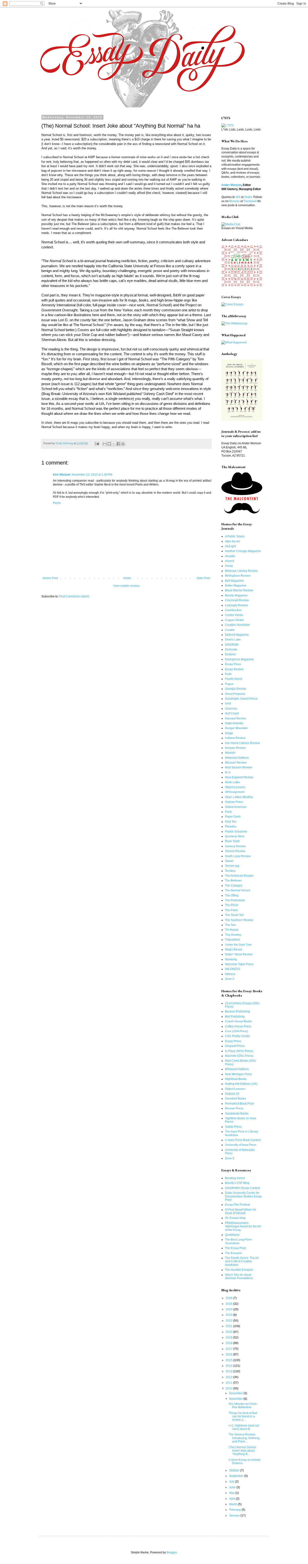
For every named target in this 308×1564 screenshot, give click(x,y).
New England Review (239, 777)
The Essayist (233, 1253)
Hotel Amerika (234, 723)
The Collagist (233, 885)
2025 (229, 1303)
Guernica (231, 708)
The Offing (231, 895)
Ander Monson (231, 185)
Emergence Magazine (239, 659)
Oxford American (236, 807)
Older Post (203, 578)
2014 (229, 1365)
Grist (228, 703)
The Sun (230, 925)
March (233, 1504)
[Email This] (104, 443)
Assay (229, 565)
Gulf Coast (232, 713)
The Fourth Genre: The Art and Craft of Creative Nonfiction (242, 1261)
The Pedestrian (235, 900)
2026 (229, 1298)
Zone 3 (229, 979)
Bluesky (234, 201)
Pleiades (231, 826)
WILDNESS (232, 969)
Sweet (229, 861)
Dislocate (231, 649)
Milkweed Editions (237, 757)
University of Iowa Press (240, 1145)
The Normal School (237, 890)
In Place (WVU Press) (239, 1051)
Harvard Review (235, 718)
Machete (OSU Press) (239, 1056)
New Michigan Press (238, 1074)
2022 (229, 1320)
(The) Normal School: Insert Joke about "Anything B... (243, 1451)
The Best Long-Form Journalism (238, 1241)
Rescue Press (234, 1108)
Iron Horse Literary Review (242, 743)
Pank (228, 811)
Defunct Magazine (237, 634)
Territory (230, 871)
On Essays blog (235, 1218)
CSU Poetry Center (237, 1036)
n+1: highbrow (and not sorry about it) (244, 1427)
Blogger (172, 1552)
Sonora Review (235, 851)
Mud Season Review (238, 767)
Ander (248, 197)
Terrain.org (232, 865)
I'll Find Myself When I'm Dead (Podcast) (240, 1211)
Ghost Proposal (235, 694)
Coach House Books (238, 1021)
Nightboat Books (236, 1079)
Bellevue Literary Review (241, 571)
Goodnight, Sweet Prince (241, 698)
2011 (229, 1382)
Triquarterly (232, 939)
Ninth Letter (232, 782)
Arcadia (230, 556)
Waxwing (231, 959)
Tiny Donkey (233, 934)
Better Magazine (235, 585)
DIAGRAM (231, 644)
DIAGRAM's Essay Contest (242, 1188)
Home (127, 578)
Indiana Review (235, 738)
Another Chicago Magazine (243, 551)
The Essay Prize (235, 1248)
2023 (229, 1315)
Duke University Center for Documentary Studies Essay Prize (243, 1196)
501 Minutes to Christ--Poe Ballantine (243, 1405)
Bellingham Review (237, 575)
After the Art (232, 541)
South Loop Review (238, 856)
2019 (229, 1337)
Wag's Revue (233, 949)
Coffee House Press (238, 1026)
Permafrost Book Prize (239, 1103)
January (234, 1515)
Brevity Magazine (236, 595)
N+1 (228, 772)
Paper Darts (233, 816)
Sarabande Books (237, 1113)
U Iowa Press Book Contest (243, 1140)
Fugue (229, 684)
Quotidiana (232, 1234)
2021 (229, 1326)
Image (229, 733)
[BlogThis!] (109, 443)
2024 (229, 1309)
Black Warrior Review (239, 590)
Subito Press (233, 1126)
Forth (228, 674)
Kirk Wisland (61, 474)
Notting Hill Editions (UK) (241, 1084)
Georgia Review (235, 688)
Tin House (231, 929)
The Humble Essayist (239, 1269)
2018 (229, 1343)
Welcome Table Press (239, 964)
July (232, 1481)
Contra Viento (234, 615)
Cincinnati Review (237, 600)
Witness (230, 974)
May (232, 1493)
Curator (230, 630)
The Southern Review (239, 920)
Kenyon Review (235, 748)
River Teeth (232, 841)
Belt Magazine (234, 580)
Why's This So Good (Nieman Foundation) (239, 1276)
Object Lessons (235, 787)
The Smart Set (234, 915)
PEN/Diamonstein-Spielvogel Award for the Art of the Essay (243, 1226)
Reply (57, 503)
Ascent (229, 561)
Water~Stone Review (239, 954)
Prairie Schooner (236, 831)
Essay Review (234, 669)
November (236, 1398)
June (232, 1487)
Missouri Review (236, 762)
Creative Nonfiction (237, 625)
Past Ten (230, 821)
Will (238, 197)
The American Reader (239, 875)
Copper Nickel (234, 620)
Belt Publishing (235, 1016)
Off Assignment (234, 792)
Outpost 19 (232, 1093)
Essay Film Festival (237, 1204)
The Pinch (231, 905)
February (235, 1509)
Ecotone (230, 654)
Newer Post (50, 578)
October (234, 1470)
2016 (229, 1354)
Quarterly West (234, 836)
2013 (229, 1371)
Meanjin (230, 752)
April (232, 1498)
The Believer (233, 880)
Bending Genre (235, 1178)
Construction (233, 610)
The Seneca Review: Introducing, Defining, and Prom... (244, 1438)
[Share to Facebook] (118, 443)
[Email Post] (97, 443)
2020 (229, 1332)
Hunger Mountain (236, 728)
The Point (231, 910)
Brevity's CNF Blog (237, 1183)
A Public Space (235, 536)
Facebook (250, 201)
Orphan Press (234, 802)
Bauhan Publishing (237, 1011)
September (236, 1476)
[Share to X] (113, 443)
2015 (229, 1360)
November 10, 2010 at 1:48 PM (92, 474)
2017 (229, 1349)
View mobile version (126, 585)
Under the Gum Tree (238, 944)
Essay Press (233, 664)
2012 (229, 1377)
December (236, 1393)
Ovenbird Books (235, 1098)
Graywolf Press (235, 1046)
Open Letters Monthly (239, 797)
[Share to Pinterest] (123, 443)
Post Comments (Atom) (74, 596)
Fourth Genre (233, 679)
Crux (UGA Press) (236, 1031)
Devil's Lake (233, 639)
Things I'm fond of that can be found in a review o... (243, 1416)
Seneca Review (235, 846)
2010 (229, 1388)
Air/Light (230, 546)
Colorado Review (236, 605)
